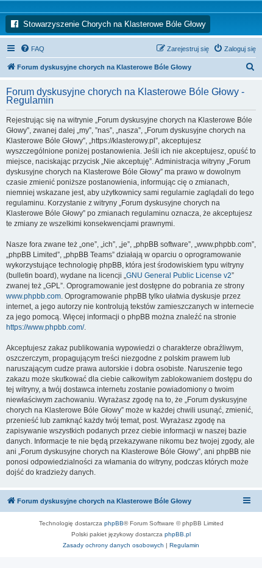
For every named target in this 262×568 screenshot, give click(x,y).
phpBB (114, 523)
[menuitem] (32, 48)
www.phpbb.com (33, 296)
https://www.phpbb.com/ (45, 327)
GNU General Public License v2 (179, 275)
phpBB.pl (178, 534)
